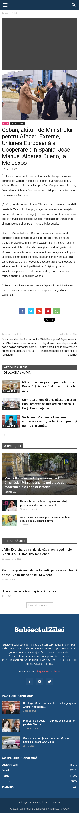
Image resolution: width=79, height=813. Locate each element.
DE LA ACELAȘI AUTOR (17, 372)
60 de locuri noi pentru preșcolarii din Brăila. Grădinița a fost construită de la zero (49, 386)
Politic (5, 123)
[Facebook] (29, 681)
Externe (6, 781)
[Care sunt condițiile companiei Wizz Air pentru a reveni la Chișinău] (11, 742)
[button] (74, 5)
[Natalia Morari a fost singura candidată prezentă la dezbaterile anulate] (9, 505)
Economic (8, 786)
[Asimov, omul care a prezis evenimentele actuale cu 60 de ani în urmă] (9, 520)
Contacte (55, 802)
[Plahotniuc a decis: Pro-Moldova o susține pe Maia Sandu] (11, 725)
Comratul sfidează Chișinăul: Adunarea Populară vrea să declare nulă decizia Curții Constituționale (49, 404)
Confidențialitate (39, 802)
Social (5, 770)
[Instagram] (39, 681)
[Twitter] (49, 681)
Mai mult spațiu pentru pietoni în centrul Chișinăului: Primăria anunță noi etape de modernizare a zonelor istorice (34, 482)
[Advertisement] (39, 43)
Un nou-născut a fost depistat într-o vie (29, 591)
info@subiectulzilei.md (48, 671)
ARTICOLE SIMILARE (16, 367)
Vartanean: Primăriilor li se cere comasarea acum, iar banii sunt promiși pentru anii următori (49, 421)
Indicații (23, 802)
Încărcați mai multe (38, 605)
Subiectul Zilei (17, 123)
